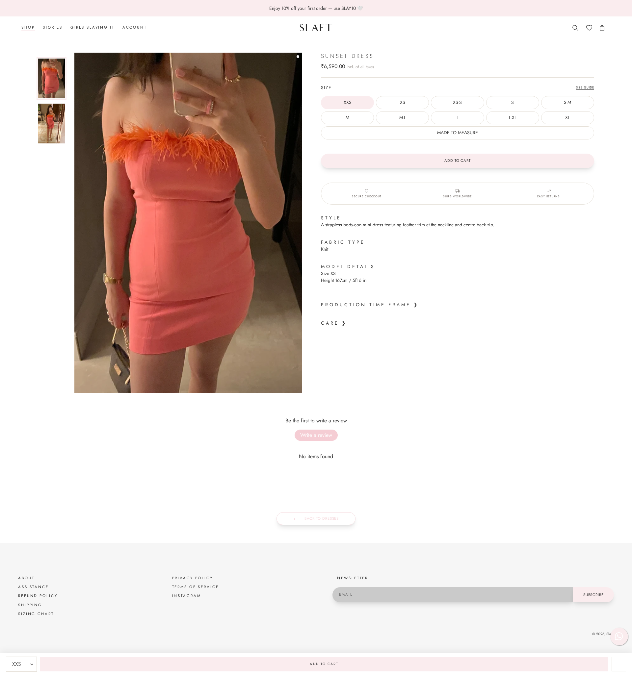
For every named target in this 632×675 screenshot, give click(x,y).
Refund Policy (37, 595)
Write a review (316, 435)
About (26, 578)
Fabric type (343, 242)
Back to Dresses (321, 518)
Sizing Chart (36, 613)
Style (331, 217)
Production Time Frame (366, 304)
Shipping (30, 605)
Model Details (348, 266)
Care (330, 323)
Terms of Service (195, 586)
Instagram (186, 595)
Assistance (33, 586)
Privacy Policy (192, 578)
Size (326, 87)
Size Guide (585, 87)
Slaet (610, 634)
